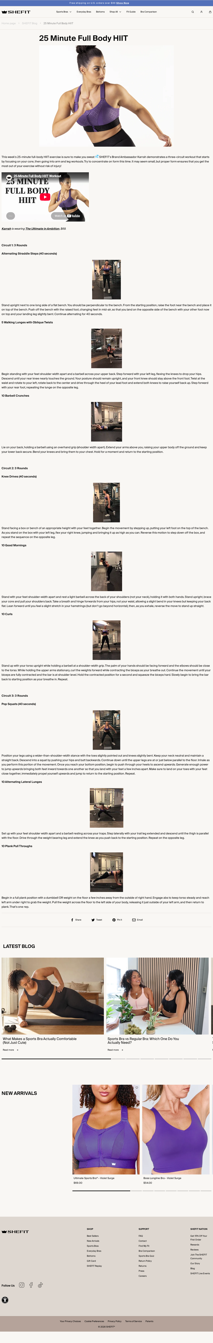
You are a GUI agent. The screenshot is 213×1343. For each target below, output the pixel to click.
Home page (9, 23)
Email (140, 920)
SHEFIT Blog (29, 23)
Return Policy (145, 1261)
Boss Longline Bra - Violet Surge (162, 1178)
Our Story (195, 1263)
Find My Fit (144, 1246)
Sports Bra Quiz (146, 1256)
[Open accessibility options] (5, 1300)
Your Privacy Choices (70, 1321)
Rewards (194, 1245)
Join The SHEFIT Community (198, 1256)
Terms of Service (133, 1321)
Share (78, 920)
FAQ (141, 1236)
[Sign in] (201, 12)
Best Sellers (93, 1236)
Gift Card (91, 1261)
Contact (143, 1241)
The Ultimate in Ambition (42, 228)
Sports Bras (93, 1246)
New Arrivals (93, 1241)
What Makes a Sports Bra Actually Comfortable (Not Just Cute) (40, 1041)
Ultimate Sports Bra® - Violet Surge (94, 1178)
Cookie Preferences (94, 1321)
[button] (210, 12)
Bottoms (91, 1256)
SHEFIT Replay (94, 1266)
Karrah (6, 228)
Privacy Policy (114, 1321)
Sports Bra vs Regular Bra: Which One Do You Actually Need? (143, 1041)
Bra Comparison (147, 1251)
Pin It (119, 920)
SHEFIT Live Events (200, 1273)
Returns (142, 1266)
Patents (149, 1321)
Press (141, 1271)
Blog (192, 1268)
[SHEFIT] (16, 12)
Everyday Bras (94, 1251)
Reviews (194, 1250)
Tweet (99, 920)
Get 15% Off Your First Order (198, 1238)
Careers (143, 1276)
